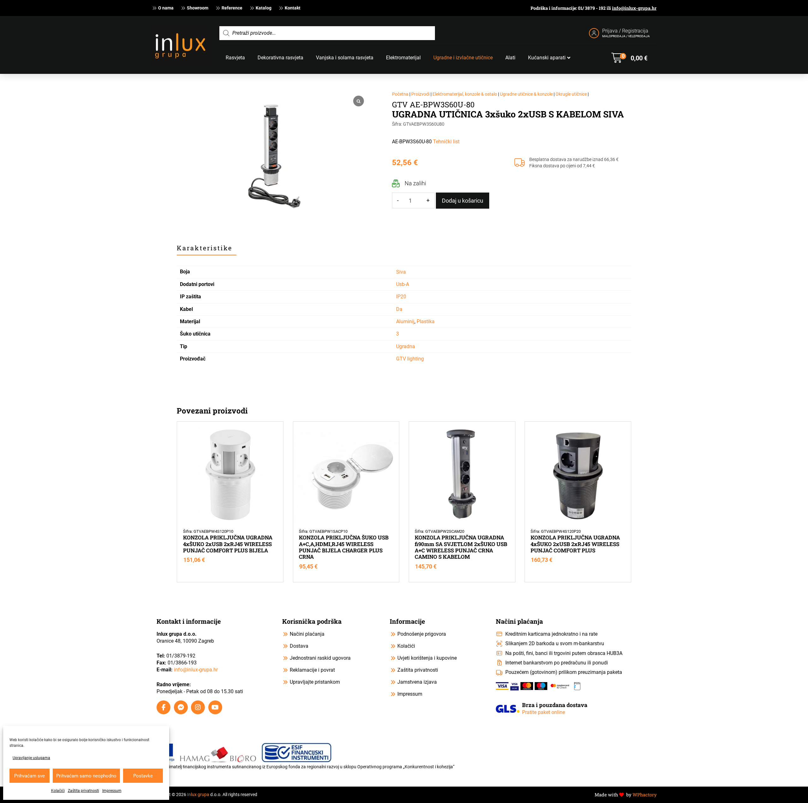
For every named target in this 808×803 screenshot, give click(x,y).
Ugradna (405, 346)
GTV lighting (410, 359)
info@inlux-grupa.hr (634, 8)
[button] (629, 57)
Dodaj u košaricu (462, 200)
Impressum (112, 790)
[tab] (206, 248)
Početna (400, 94)
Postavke (143, 776)
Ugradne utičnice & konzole (526, 94)
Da (399, 309)
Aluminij (405, 321)
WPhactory (644, 795)
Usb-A (402, 284)
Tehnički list (446, 142)
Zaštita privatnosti (83, 790)
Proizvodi (420, 94)
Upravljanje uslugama (31, 758)
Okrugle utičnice (571, 94)
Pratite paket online (543, 712)
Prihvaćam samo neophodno (86, 776)
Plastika (426, 321)
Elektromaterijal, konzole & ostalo (464, 94)
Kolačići (58, 790)
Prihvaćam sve (29, 776)
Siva (401, 272)
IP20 (401, 297)
